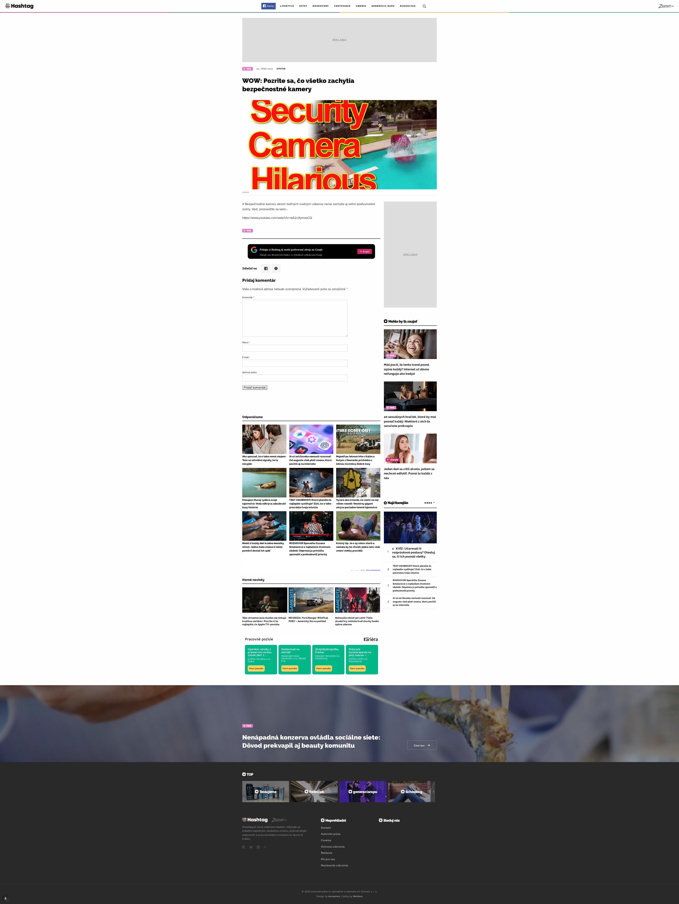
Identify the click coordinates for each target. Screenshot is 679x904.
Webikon (358, 896)
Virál (248, 69)
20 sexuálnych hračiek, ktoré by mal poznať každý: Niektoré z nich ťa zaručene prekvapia (410, 421)
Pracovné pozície (259, 639)
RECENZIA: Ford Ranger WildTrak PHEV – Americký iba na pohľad (308, 619)
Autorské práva (331, 833)
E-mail (246, 357)
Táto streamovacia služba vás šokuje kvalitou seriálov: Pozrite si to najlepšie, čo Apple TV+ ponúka (264, 621)
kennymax (334, 896)
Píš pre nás (328, 859)
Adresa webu (249, 372)
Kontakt (326, 827)
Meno (246, 342)
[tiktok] (265, 847)
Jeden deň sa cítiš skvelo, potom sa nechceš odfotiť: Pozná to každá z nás (409, 473)
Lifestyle (287, 6)
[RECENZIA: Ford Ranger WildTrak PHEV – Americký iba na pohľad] (311, 600)
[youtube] (251, 847)
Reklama (326, 852)
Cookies (326, 840)
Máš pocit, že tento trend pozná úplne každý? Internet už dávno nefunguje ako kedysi (406, 369)
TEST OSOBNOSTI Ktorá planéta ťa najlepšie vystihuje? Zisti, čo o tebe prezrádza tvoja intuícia (412, 569)
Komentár (248, 297)
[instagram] (258, 847)
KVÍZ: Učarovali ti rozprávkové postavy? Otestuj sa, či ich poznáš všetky (413, 552)
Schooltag (408, 6)
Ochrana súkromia (333, 846)
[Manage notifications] (5, 898)
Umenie (361, 6)
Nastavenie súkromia (334, 865)
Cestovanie (342, 6)
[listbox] (424, 503)
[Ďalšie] (434, 791)
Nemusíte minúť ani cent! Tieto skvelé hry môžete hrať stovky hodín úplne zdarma (357, 621)
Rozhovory (321, 6)
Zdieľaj (270, 6)
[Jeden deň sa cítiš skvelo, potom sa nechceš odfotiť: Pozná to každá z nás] (410, 448)
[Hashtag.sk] (19, 6)
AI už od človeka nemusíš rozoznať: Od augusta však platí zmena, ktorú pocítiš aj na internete (414, 601)
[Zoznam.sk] (666, 6)
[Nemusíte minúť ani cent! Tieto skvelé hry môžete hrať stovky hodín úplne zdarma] (357, 600)
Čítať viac (419, 745)
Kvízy (303, 6)
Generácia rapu (383, 6)
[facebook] (243, 847)
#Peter (281, 69)
